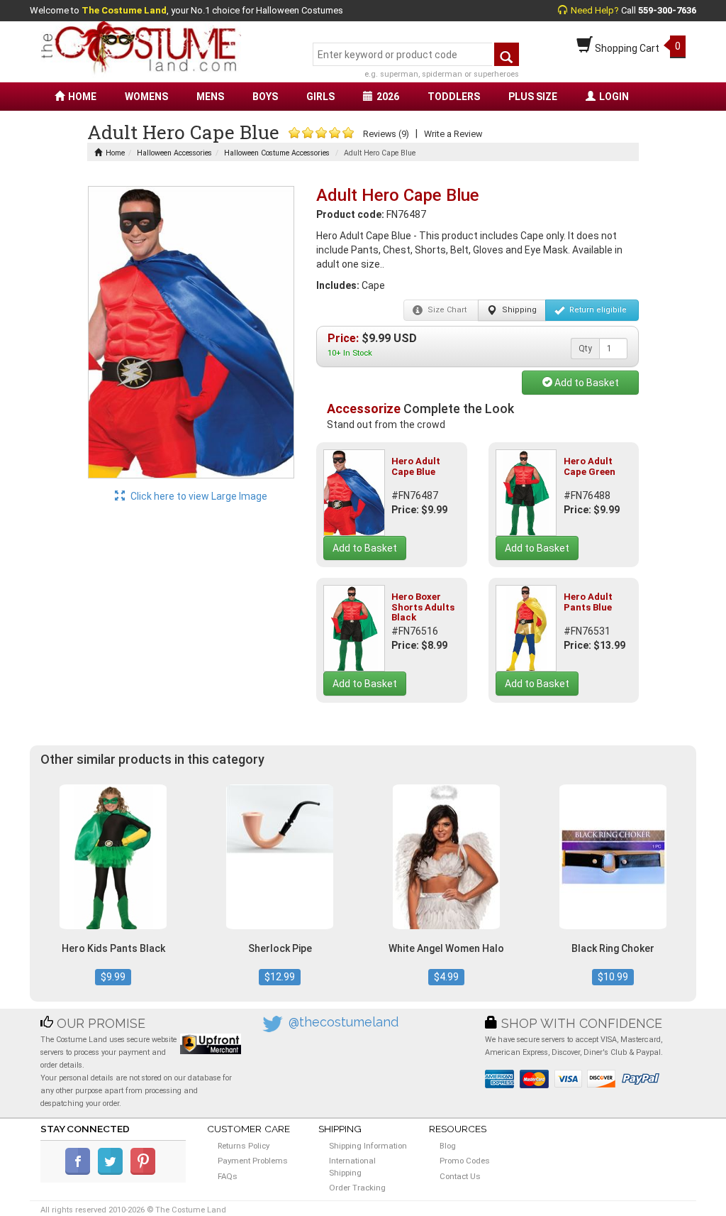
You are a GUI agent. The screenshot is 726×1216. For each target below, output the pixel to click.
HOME (82, 96)
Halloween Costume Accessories (277, 153)
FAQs (228, 1176)
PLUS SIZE (532, 96)
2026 (387, 96)
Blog (448, 1146)
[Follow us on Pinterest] (145, 1172)
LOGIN (614, 96)
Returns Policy (243, 1146)
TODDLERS (454, 96)
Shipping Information (368, 1146)
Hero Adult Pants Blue (588, 601)
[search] (506, 54)
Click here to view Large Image (197, 496)
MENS (210, 96)
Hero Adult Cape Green (589, 466)
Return (597, 309)
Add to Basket (585, 382)
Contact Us (460, 1176)
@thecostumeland (343, 1021)
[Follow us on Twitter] (113, 1172)
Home (115, 153)
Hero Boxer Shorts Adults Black (422, 607)
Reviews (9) (386, 133)
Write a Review (453, 133)
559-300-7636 (667, 10)
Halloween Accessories (174, 153)
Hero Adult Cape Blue (415, 466)
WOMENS (146, 96)
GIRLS (320, 96)
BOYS (265, 96)
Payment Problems (253, 1161)
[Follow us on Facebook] (80, 1172)
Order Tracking (357, 1188)
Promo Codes (465, 1161)
